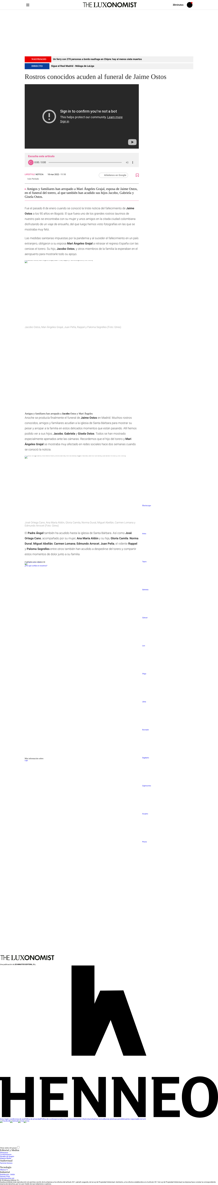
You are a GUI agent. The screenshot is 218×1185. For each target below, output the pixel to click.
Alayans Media (5, 1158)
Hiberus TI (4, 1170)
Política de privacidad (33, 1119)
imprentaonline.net (7, 1178)
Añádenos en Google (115, 175)
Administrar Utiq (79, 1119)
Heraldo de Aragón (7, 1156)
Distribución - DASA (7, 1175)
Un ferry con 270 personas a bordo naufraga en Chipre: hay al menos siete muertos (97, 59)
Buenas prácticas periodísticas (115, 1119)
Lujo (26, 761)
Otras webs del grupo (8, 1148)
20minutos (4, 1153)
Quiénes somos (98, 1119)
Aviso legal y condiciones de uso (12, 1119)
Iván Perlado (33, 179)
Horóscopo (146, 505)
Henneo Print (5, 1176)
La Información (5, 1155)
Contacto (88, 1119)
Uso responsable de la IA (136, 1119)
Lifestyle (30, 174)
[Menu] (27, 5)
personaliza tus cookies (64, 1119)
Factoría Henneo (6, 1163)
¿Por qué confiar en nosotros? (36, 566)
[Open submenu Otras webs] (45, 1148)
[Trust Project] (33, 562)
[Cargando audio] (31, 162)
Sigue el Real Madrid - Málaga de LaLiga (72, 66)
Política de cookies (48, 1119)
